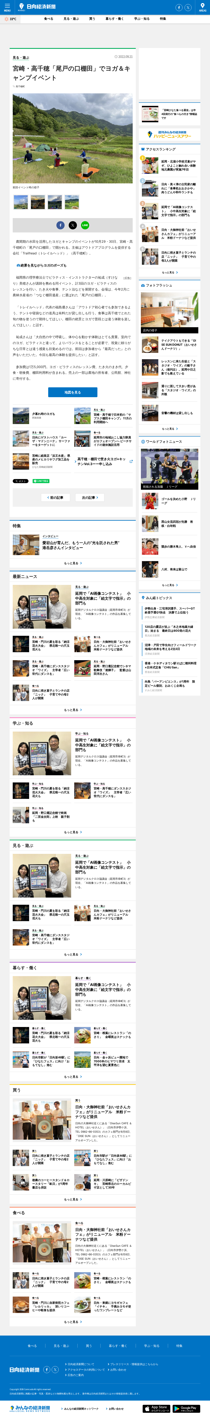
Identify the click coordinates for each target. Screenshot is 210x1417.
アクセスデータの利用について (86, 1369)
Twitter (188, 7)
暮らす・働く (115, 19)
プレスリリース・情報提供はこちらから (134, 1364)
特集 (163, 19)
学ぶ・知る (142, 19)
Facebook (179, 7)
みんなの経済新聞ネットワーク (30, 1409)
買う (92, 19)
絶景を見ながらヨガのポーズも (44, 265)
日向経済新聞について (81, 1364)
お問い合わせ (118, 1369)
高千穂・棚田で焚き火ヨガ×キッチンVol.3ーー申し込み (102, 461)
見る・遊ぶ (71, 19)
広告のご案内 (76, 1375)
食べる (48, 19)
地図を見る (73, 392)
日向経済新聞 (36, 7)
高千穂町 (20, 86)
